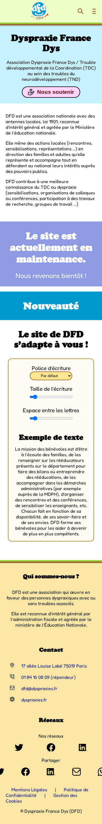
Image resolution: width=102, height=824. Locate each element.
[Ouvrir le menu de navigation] (94, 11)
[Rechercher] (80, 11)
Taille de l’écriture (51, 388)
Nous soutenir (55, 92)
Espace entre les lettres (51, 410)
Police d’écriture (51, 368)
